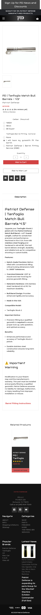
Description (20, 197)
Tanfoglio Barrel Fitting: (21, 134)
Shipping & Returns (10, 525)
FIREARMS (26, 525)
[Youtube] (26, 509)
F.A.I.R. (5, 558)
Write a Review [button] (9, 112)
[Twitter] (23, 178)
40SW (9, 123)
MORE (24, 527)
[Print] (17, 178)
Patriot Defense (9, 548)
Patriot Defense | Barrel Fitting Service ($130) (22, 147)
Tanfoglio (6, 551)
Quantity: (21, 153)
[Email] (11, 178)
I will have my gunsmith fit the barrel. (22, 141)
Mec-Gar (6, 555)
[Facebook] (5, 178)
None (8, 137)
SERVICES (26, 532)
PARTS (24, 522)
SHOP (24, 520)
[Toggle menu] (5, 18)
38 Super (10, 129)
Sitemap (5, 527)
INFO (4, 522)
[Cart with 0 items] (35, 17)
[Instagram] (20, 509)
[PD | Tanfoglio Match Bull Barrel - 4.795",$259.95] (20, 438)
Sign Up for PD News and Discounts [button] (20, 4)
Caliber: (21, 119)
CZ (3, 553)
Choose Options (20, 470)
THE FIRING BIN (28, 530)
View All (5, 560)
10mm (8, 126)
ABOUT (5, 520)
